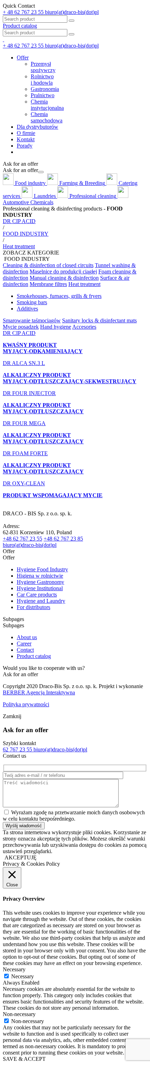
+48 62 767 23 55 (22, 539)
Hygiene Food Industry (42, 569)
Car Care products (37, 595)
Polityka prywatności (26, 704)
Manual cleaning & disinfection (64, 278)
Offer (23, 57)
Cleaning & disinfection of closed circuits (48, 265)
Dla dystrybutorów (37, 127)
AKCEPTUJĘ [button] (21, 857)
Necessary (22, 976)
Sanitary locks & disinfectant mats (99, 320)
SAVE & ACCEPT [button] (24, 1059)
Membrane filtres (48, 284)
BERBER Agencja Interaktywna (39, 692)
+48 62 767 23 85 (63, 539)
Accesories (84, 327)
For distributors (33, 607)
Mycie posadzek (21, 327)
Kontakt (26, 139)
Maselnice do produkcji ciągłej (63, 271)
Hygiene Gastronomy (40, 582)
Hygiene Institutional (40, 588)
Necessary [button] (14, 969)
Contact (25, 650)
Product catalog (20, 26)
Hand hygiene (55, 327)
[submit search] (71, 34)
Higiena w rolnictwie (40, 576)
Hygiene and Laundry (41, 601)
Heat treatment (84, 284)
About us (27, 637)
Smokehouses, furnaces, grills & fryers (59, 296)
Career (24, 643)
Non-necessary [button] (19, 1014)
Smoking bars (32, 302)
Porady (24, 146)
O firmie (26, 133)
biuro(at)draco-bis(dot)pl (30, 545)
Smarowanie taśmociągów (32, 320)
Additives (27, 309)
